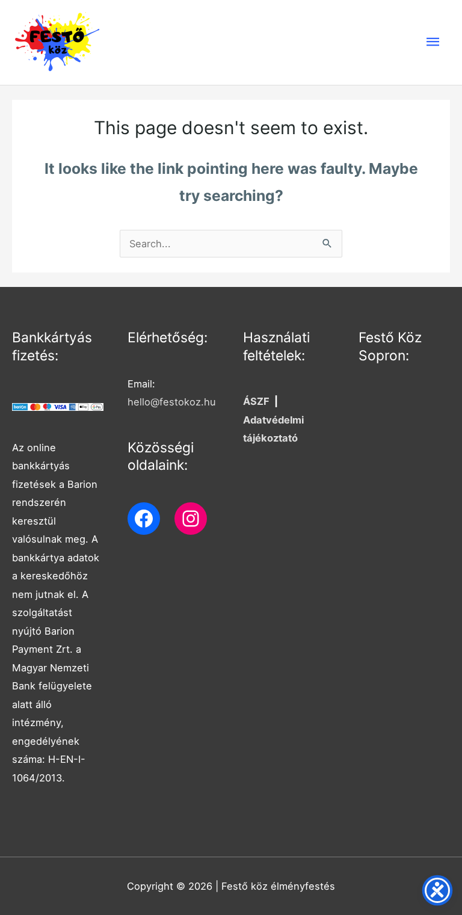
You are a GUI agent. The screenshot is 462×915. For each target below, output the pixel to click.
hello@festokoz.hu (172, 402)
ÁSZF (256, 401)
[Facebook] (144, 518)
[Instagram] (190, 518)
